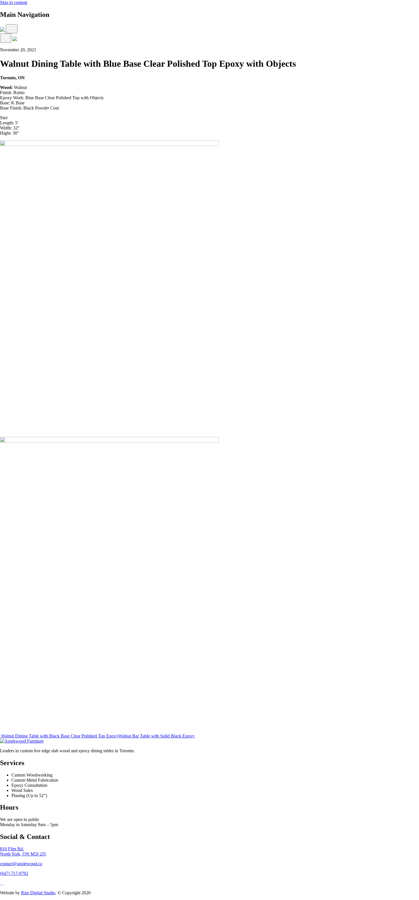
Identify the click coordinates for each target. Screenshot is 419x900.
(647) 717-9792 (14, 873)
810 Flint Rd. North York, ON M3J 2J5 (23, 851)
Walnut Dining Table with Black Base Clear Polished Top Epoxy (59, 735)
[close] (5, 38)
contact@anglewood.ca (21, 863)
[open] (12, 28)
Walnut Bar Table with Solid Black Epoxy (157, 735)
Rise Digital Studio (38, 892)
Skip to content (13, 2)
